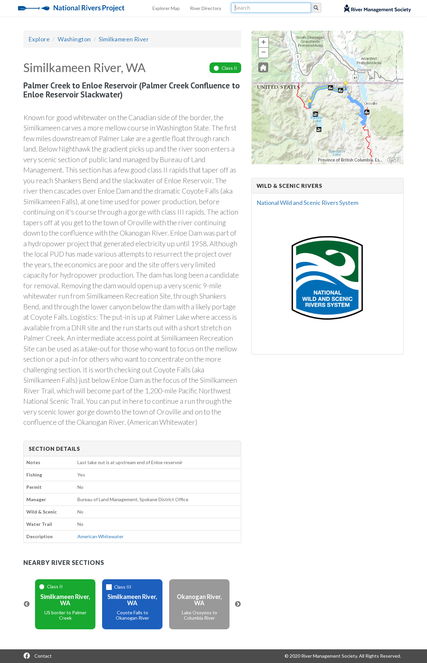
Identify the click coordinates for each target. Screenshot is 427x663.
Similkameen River (124, 39)
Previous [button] (26, 604)
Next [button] (238, 604)
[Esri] (394, 158)
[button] (263, 67)
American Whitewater (100, 536)
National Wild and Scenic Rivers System (307, 202)
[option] (65, 604)
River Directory (205, 8)
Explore (39, 39)
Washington (74, 39)
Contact (43, 656)
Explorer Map (166, 8)
